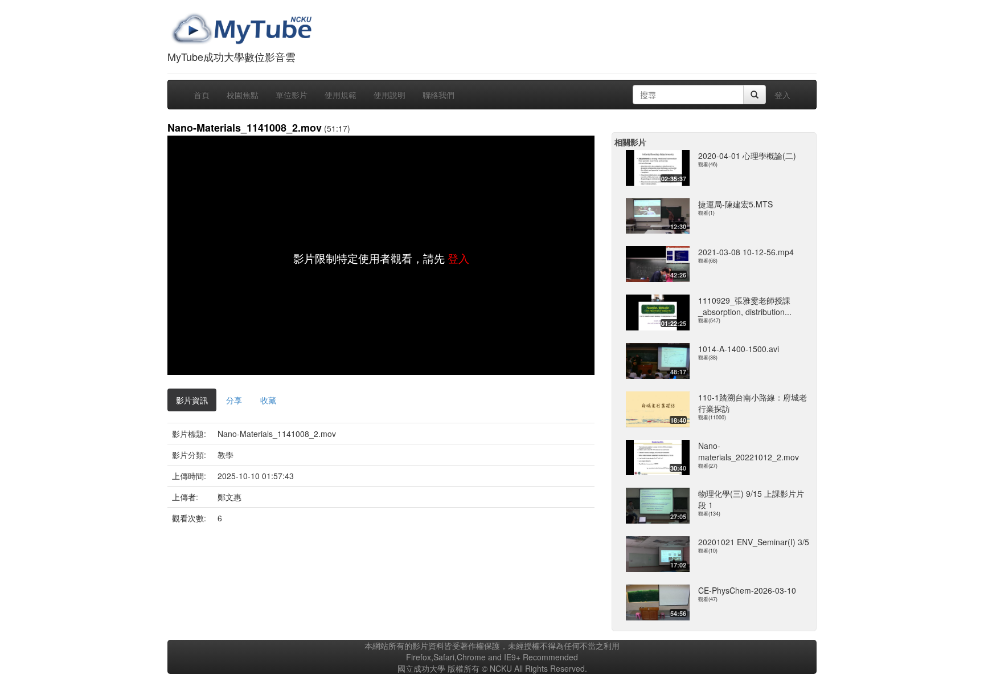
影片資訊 (192, 400)
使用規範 (340, 94)
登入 (782, 94)
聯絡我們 (438, 94)
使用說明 (389, 94)
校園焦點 (243, 94)
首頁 (202, 94)
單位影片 (292, 94)
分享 (234, 400)
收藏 (268, 400)
